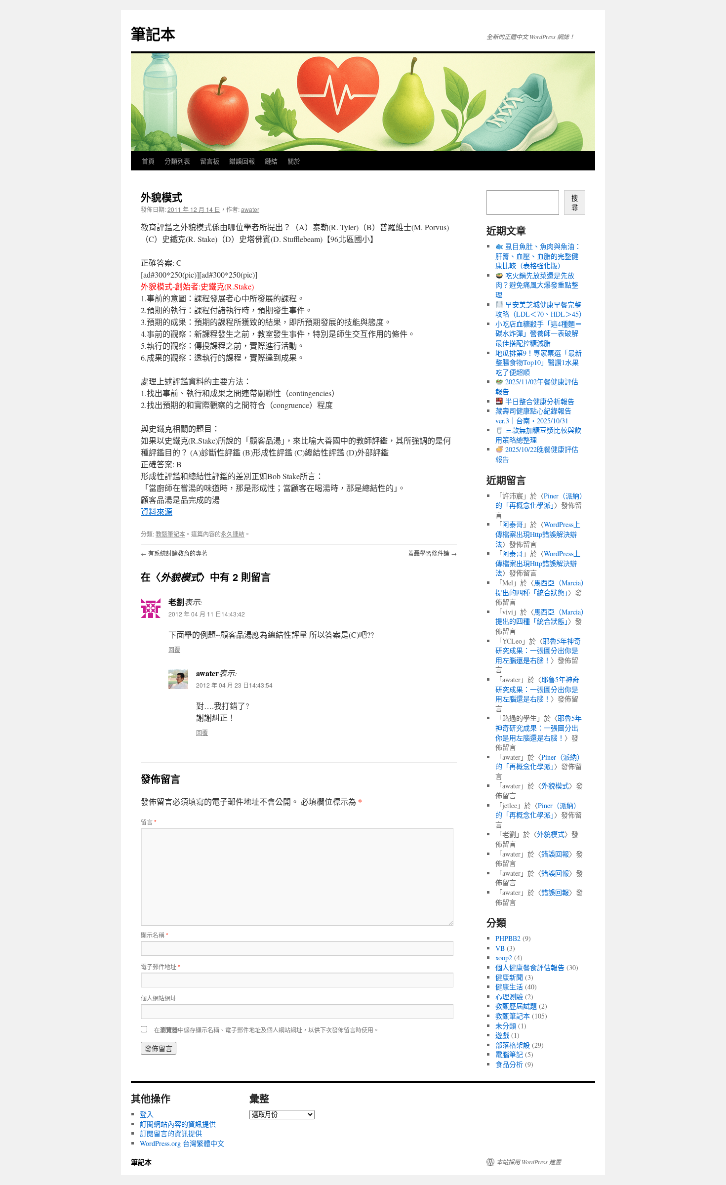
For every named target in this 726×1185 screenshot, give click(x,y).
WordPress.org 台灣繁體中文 (182, 1143)
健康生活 (509, 986)
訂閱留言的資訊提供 (171, 1133)
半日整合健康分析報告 (538, 401)
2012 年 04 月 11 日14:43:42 (206, 614)
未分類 (505, 1025)
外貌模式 (555, 785)
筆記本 (153, 33)
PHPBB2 (508, 938)
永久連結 (232, 534)
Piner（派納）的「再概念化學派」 (539, 500)
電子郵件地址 (160, 966)
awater (250, 209)
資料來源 (156, 511)
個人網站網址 (158, 998)
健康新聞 (509, 977)
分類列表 (177, 160)
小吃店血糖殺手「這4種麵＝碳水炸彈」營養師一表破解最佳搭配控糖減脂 (538, 333)
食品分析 (509, 1064)
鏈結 (271, 160)
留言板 (209, 160)
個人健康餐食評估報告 (530, 967)
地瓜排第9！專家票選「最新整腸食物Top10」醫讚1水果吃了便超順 (538, 362)
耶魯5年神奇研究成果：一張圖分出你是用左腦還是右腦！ (538, 650)
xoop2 (503, 957)
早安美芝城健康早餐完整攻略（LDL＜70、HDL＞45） (540, 309)
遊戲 (502, 1035)
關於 (293, 160)
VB (500, 948)
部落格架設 (512, 1045)
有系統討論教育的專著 (174, 553)
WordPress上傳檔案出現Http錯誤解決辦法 (537, 534)
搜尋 (574, 203)
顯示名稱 (154, 935)
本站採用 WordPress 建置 (528, 1162)
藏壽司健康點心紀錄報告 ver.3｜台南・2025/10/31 (533, 415)
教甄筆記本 (170, 534)
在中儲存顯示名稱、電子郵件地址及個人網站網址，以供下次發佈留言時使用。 (266, 1029)
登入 (147, 1114)
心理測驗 (509, 996)
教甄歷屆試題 (516, 1006)
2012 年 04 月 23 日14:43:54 (234, 685)
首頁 (148, 160)
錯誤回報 (242, 160)
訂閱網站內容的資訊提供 (178, 1124)
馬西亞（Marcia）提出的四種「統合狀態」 (539, 587)
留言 (149, 821)
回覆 (174, 649)
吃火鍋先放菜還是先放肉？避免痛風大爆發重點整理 (536, 285)
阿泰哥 (512, 524)
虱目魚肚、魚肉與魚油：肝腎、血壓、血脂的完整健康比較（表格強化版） (538, 256)
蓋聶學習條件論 (432, 553)
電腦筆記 (509, 1054)
